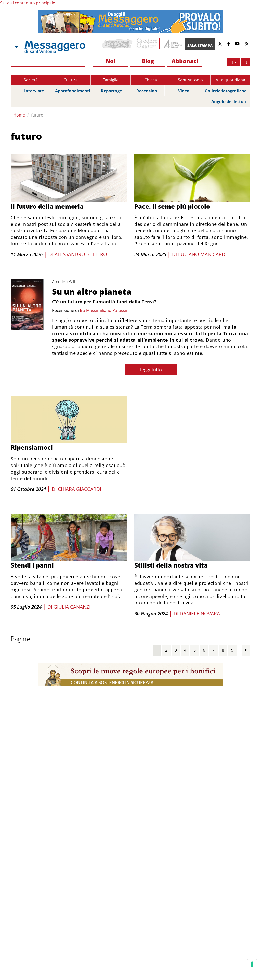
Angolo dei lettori (228, 101)
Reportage (111, 91)
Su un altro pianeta (92, 291)
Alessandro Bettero (81, 254)
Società (31, 80)
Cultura (70, 80)
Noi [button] (110, 61)
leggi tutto (151, 370)
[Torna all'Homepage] (55, 47)
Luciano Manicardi (202, 254)
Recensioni (147, 91)
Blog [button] (147, 61)
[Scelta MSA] (16, 47)
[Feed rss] (246, 44)
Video (183, 91)
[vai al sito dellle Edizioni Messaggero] (172, 44)
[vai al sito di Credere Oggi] (147, 43)
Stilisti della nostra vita (171, 565)
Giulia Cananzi (72, 607)
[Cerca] (245, 62)
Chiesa (150, 80)
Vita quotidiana (230, 80)
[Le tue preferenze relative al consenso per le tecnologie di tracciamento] (252, 964)
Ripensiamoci (32, 447)
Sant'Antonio (190, 80)
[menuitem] (110, 61)
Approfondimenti (72, 91)
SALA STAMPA (200, 45)
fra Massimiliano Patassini (105, 310)
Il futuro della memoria (47, 206)
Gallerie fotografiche (225, 91)
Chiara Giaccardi (79, 489)
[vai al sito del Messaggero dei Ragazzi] (117, 44)
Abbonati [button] (185, 61)
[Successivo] (246, 650)
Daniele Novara (200, 613)
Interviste (34, 91)
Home (19, 115)
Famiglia (111, 80)
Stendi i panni (32, 565)
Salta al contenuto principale (27, 3)
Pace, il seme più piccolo (172, 206)
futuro (37, 115)
